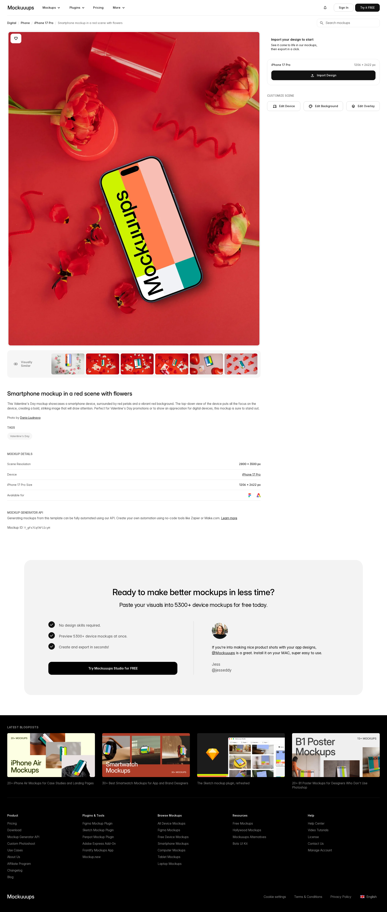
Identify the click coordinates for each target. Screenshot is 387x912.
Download (14, 830)
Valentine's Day (19, 436)
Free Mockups (243, 823)
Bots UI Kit (240, 844)
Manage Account (320, 850)
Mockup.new (91, 857)
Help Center (316, 823)
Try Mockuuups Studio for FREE (113, 668)
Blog (10, 877)
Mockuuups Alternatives (249, 837)
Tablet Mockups (169, 857)
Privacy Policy (340, 896)
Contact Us (316, 844)
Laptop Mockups (170, 864)
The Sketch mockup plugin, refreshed (223, 783)
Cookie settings (275, 896)
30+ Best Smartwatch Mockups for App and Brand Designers (145, 783)
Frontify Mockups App (97, 850)
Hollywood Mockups (247, 830)
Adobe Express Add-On (99, 844)
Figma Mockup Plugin (97, 823)
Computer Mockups (171, 850)
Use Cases (15, 850)
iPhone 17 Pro (251, 474)
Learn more (229, 518)
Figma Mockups (169, 830)
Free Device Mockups (173, 837)
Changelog (14, 870)
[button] (51, 7)
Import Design (326, 75)
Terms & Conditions (308, 896)
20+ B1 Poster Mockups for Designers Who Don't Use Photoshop (329, 785)
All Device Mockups (171, 823)
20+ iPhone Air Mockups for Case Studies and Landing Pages (50, 783)
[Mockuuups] (20, 8)
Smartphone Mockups (173, 844)
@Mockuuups (223, 653)
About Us (13, 857)
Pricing (98, 7)
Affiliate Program (19, 864)
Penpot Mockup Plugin (98, 837)
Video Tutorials (318, 830)
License (313, 837)
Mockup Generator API (23, 837)
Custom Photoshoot (21, 844)
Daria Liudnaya (30, 417)
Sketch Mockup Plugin (98, 830)
